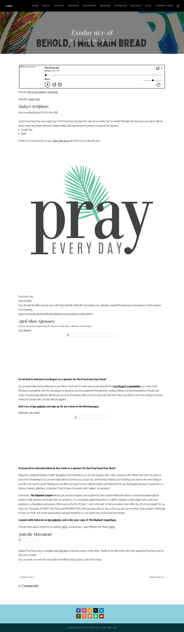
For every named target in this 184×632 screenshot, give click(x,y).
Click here (63, 550)
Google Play (26, 129)
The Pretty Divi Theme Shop (98, 628)
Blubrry (58, 314)
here (95, 406)
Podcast (59, 6)
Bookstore (89, 6)
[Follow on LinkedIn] (101, 610)
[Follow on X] (95, 610)
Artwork (73, 6)
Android (43, 314)
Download (53, 92)
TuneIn (31, 99)
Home (35, 6)
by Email (79, 314)
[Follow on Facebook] (78, 610)
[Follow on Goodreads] (78, 616)
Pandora (51, 314)
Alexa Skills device (61, 140)
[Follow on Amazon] (90, 610)
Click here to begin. (93, 559)
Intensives (120, 6)
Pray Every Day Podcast (103, 40)
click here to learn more (81, 326)
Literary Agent (164, 6)
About (46, 6)
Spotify (36, 314)
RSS (38, 99)
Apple (23, 133)
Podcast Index (68, 314)
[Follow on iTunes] (84, 616)
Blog (149, 6)
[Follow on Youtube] (101, 616)
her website (39, 406)
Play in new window (37, 92)
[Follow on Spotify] (95, 616)
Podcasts (86, 40)
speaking (105, 6)
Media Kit (136, 6)
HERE (64, 526)
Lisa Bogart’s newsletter (127, 386)
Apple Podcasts (25, 314)
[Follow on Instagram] (84, 610)
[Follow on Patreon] (90, 616)
